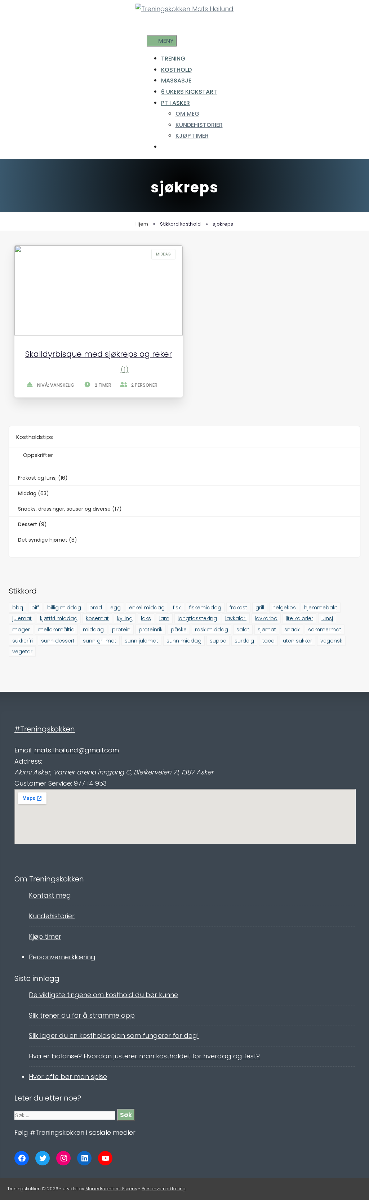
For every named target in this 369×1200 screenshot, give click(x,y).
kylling (125, 618)
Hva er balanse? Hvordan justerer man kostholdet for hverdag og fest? (144, 1056)
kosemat (97, 618)
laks (146, 618)
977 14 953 (90, 783)
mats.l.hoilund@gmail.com (76, 750)
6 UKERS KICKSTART (189, 92)
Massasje (176, 80)
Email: (23, 750)
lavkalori (235, 618)
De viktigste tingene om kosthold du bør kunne (103, 994)
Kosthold (176, 70)
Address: (28, 761)
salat (242, 629)
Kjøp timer (192, 136)
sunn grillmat (99, 640)
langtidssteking (197, 618)
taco (268, 640)
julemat (22, 618)
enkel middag (147, 607)
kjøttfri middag (58, 618)
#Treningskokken (44, 729)
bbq (17, 607)
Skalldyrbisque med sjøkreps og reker (98, 354)
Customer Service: (43, 783)
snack (292, 629)
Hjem (141, 224)
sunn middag (183, 640)
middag (93, 629)
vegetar (22, 651)
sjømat (267, 629)
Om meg (187, 114)
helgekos (284, 607)
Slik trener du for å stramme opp (82, 1015)
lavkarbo (266, 618)
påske (179, 629)
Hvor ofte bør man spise (68, 1076)
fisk (177, 607)
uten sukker (297, 640)
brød (95, 607)
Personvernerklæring (62, 956)
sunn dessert (58, 640)
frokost (238, 607)
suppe (218, 640)
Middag (163, 254)
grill (259, 607)
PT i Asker (175, 103)
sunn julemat (141, 640)
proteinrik (151, 629)
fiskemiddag (205, 607)
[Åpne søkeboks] (150, 30)
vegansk (331, 640)
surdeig (244, 640)
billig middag (64, 607)
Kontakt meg (50, 895)
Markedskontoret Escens (111, 1189)
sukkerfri (22, 640)
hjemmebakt (320, 607)
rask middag (211, 629)
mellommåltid (56, 629)
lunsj (327, 618)
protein (121, 629)
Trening (173, 58)
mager (21, 629)
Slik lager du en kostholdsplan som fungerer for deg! (114, 1035)
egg (115, 607)
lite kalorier (299, 618)
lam (164, 618)
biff (35, 607)
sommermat (324, 629)
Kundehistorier (199, 125)
